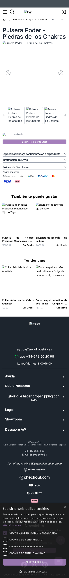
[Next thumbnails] (65, 115)
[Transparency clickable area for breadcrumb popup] (23, 20)
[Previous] (53, 20)
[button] (34, 571)
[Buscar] (12, 12)
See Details (28, 245)
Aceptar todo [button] (35, 562)
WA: (37, 356)
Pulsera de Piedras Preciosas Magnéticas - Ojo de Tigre (17, 241)
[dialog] (34, 540)
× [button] (64, 506)
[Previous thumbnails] (4, 115)
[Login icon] (63, 12)
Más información (12, 525)
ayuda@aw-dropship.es (34, 349)
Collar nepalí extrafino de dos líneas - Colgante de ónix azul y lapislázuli (51, 303)
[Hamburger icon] (5, 12)
